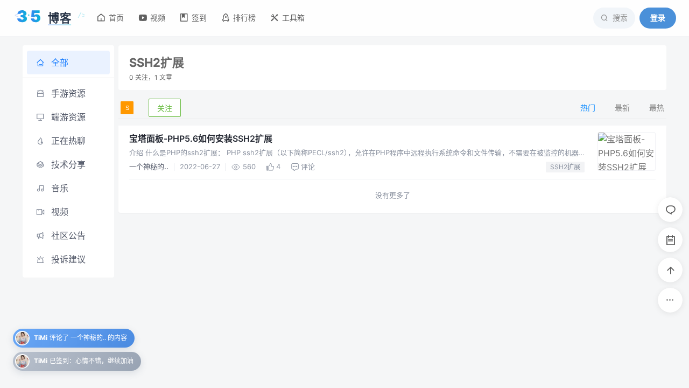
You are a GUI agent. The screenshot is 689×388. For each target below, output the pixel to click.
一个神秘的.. (148, 166)
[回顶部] (670, 270)
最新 (622, 107)
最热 (656, 107)
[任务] (670, 239)
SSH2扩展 (565, 167)
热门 (587, 107)
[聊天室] (670, 209)
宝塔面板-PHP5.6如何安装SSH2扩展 (200, 138)
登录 (657, 17)
